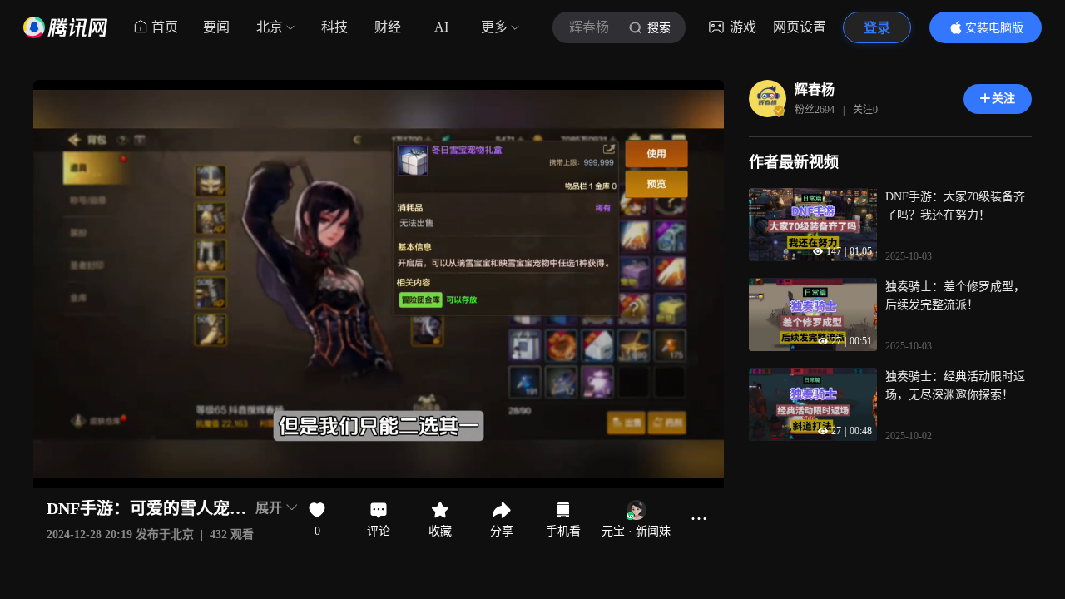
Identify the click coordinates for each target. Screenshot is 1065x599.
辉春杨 (815, 89)
